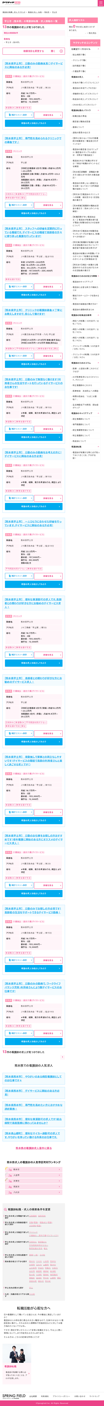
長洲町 (53, 1271)
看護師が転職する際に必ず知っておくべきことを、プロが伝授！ (86, 455)
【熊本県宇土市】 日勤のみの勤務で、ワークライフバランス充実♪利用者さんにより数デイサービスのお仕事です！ (33, 987)
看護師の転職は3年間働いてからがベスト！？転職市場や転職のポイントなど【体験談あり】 (86, 256)
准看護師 (42, 1216)
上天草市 (33, 1268)
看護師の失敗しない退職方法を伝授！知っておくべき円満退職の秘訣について (86, 186)
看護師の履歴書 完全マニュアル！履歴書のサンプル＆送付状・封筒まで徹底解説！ (85, 152)
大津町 (39, 1274)
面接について (78, 127)
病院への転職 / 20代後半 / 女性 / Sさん (86, 330)
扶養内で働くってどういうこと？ (86, 82)
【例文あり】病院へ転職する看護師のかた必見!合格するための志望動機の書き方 (86, 268)
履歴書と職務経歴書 (81, 121)
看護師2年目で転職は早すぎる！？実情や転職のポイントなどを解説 (86, 163)
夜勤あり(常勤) (46, 1222)
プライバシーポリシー (61, 1396)
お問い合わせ (79, 1396)
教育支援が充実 (35, 1248)
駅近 (46, 1248)
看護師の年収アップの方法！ (85, 88)
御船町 (32, 1278)
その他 (42, 1255)
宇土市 (54, 12)
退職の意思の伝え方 (81, 132)
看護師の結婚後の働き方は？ (85, 304)
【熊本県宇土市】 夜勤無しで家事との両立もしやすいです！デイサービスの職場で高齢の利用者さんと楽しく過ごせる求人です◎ (33, 760)
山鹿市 (46, 1265)
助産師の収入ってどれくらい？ (85, 99)
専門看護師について (81, 424)
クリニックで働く (79, 60)
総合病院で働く (79, 54)
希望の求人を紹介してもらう (33, 123)
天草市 (55, 1268)
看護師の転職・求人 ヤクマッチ (14, 12)
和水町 (32, 1274)
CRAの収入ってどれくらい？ (85, 105)
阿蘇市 (48, 1268)
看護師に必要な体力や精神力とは (85, 288)
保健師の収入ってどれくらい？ (85, 94)
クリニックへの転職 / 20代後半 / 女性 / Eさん (86, 347)
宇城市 (41, 1268)
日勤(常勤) (33, 1222)
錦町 (59, 1278)
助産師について (79, 441)
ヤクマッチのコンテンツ (85, 42)
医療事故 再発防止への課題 (86, 391)
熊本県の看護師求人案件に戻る (34, 1148)
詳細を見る (48, 115)
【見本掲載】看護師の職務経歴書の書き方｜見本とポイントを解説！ (86, 208)
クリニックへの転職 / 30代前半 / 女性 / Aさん (86, 356)
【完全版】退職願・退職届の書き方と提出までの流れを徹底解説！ (86, 175)
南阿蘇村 (54, 1274)
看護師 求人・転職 (35, 12)
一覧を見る (92, 33)
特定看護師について (81, 435)
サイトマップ (94, 1396)
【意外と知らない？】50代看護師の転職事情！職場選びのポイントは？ (85, 141)
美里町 (39, 1271)
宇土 (31, 1288)
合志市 (32, 1271)
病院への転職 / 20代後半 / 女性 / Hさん (86, 339)
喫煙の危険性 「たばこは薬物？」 (85, 398)
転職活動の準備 (79, 116)
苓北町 (48, 1281)
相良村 (41, 1281)
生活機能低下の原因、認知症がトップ (86, 406)
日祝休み (33, 1242)
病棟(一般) (33, 1255)
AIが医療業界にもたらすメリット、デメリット (86, 378)
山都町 (53, 1278)
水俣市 (32, 1265)
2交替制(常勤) (35, 1226)
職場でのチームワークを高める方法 (86, 297)
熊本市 (32, 1261)
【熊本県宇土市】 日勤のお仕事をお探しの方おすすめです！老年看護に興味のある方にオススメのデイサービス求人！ (34, 839)
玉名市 (39, 1265)
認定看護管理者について (83, 430)
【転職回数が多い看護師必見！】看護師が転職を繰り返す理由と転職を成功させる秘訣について (86, 221)
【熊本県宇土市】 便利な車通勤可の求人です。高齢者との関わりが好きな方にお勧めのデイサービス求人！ (33, 603)
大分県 (32, 1294)
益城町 (39, 1278)
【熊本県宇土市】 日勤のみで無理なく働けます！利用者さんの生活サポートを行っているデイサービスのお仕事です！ (34, 383)
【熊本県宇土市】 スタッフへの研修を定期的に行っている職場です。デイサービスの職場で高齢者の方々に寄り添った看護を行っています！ (33, 232)
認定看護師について (81, 419)
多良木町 (33, 1281)
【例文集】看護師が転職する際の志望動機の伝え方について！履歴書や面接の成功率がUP (86, 245)
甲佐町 (46, 1278)
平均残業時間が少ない (38, 1245)
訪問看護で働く (79, 66)
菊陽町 (46, 1274)
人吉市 (46, 1261)
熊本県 (46, 12)
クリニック (33, 1232)
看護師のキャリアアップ (83, 282)
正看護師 (33, 1216)
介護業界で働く (79, 71)
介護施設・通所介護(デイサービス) (44, 1235)
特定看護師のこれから (82, 385)
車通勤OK (42, 1242)
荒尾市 (53, 1261)
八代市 (39, 1261)
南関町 (46, 1271)
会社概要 (33, 1396)
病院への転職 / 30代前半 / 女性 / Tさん (86, 322)
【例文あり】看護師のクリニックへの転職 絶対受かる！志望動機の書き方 (86, 197)
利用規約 (45, 1396)
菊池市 (53, 1265)
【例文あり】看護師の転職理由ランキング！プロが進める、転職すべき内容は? (86, 234)
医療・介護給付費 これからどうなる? (86, 370)
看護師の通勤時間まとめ (83, 309)
